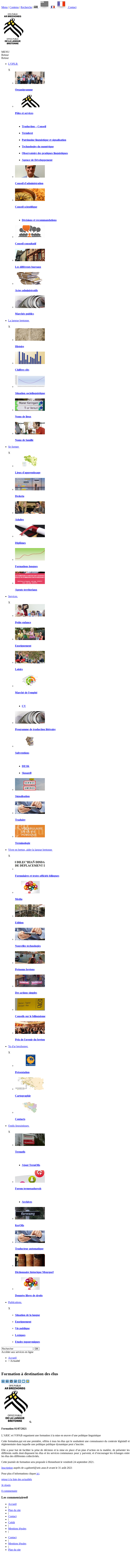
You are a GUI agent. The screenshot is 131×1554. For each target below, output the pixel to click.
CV (24, 706)
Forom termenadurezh (28, 1188)
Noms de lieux (23, 416)
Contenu (14, 7)
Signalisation (22, 796)
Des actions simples (26, 992)
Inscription (7, 1467)
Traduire (20, 819)
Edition (19, 922)
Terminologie (22, 843)
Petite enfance (23, 622)
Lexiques (20, 1335)
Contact (72, 7)
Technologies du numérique (38, 146)
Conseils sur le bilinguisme (30, 1016)
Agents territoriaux (26, 589)
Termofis (20, 1151)
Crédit (11, 1522)
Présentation (22, 1072)
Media (18, 899)
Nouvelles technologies (28, 945)
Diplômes (20, 542)
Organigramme (24, 89)
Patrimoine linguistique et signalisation (44, 139)
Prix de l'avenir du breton (30, 1039)
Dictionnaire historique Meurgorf (34, 1272)
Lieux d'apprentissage (27, 472)
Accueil (12, 1357)
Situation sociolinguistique (30, 393)
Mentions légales (17, 1528)
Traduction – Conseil (34, 126)
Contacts (20, 1119)
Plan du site (14, 1510)
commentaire (9, 1490)
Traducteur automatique (29, 1248)
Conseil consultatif (25, 243)
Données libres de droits (29, 1295)
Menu (4, 7)
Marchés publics (24, 313)
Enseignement (23, 645)
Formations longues (26, 566)
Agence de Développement (37, 160)
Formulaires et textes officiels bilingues (37, 875)
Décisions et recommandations (39, 220)
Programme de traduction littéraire (35, 729)
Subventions (22, 752)
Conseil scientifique (26, 206)
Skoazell (26, 772)
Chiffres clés (22, 369)
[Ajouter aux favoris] (27, 1382)
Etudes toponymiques (27, 1341)
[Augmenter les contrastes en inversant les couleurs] (12, 1382)
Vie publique (22, 1328)
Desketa (19, 496)
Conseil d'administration (29, 183)
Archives (27, 1201)
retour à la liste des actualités (16, 1479)
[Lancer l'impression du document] (20, 1382)
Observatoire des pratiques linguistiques (45, 153)
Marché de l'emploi (26, 692)
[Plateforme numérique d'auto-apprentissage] (30, 489)
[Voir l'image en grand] (16, 1422)
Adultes (19, 519)
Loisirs (19, 669)
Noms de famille (24, 440)
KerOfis (19, 1225)
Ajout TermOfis (31, 1165)
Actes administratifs (26, 290)
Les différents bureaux (28, 266)
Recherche (26, 7)
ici (37, 1473)
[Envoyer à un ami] (24, 1382)
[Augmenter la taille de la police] (7, 1382)
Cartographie (23, 1095)
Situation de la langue (27, 1315)
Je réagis (6, 1485)
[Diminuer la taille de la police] (3, 1382)
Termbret (27, 133)
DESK (25, 766)
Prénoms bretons (25, 969)
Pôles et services (24, 113)
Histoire (19, 346)
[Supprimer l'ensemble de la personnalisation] (16, 1382)
